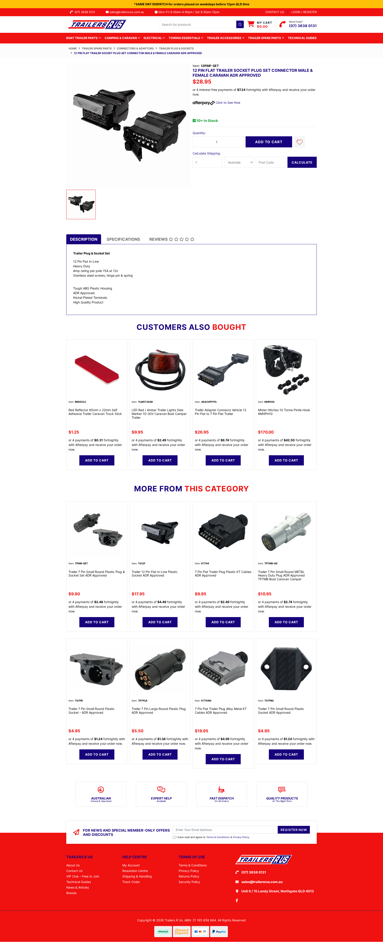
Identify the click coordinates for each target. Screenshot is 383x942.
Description (83, 239)
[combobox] (201, 24)
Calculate (302, 162)
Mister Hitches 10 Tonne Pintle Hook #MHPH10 (284, 412)
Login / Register (304, 12)
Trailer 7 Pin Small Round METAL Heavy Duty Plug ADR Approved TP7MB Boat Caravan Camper (281, 575)
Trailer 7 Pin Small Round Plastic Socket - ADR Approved (91, 710)
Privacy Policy (241, 837)
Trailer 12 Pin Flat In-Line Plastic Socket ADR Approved (155, 573)
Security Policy (189, 882)
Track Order (131, 882)
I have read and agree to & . (213, 837)
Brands (71, 893)
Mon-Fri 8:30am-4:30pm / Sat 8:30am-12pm (188, 12)
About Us (73, 865)
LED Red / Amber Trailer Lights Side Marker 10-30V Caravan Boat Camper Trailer (159, 413)
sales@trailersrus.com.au (128, 12)
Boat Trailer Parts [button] (82, 38)
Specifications (123, 239)
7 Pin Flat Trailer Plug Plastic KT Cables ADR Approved (223, 573)
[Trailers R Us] (96, 24)
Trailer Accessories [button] (224, 38)
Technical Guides (302, 38)
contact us (274, 12)
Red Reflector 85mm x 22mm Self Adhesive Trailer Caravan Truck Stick (95, 412)
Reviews (159, 239)
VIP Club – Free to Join (82, 876)
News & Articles (77, 887)
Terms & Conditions (218, 837)
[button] (299, 141)
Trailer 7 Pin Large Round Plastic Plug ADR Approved (159, 710)
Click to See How (227, 102)
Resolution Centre (135, 871)
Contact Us (74, 871)
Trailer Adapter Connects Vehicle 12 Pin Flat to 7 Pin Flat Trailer (220, 412)
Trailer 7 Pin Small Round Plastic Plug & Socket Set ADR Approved (96, 573)
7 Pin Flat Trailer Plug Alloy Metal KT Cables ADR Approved (221, 710)
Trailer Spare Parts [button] (265, 38)
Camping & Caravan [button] (121, 38)
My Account (131, 865)
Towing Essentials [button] (185, 38)
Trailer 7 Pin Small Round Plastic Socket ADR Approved (281, 710)
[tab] (83, 239)
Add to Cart (269, 142)
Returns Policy (189, 876)
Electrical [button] (153, 38)
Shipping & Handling (137, 876)
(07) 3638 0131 (86, 12)
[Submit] (240, 24)
